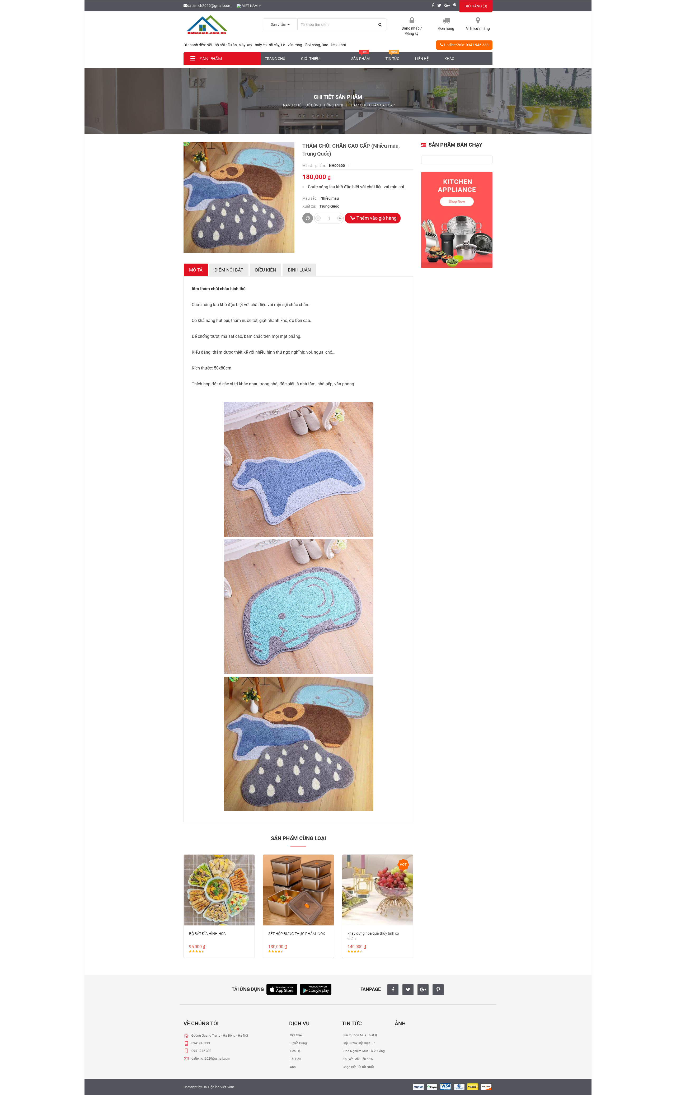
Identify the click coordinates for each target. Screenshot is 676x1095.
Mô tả (196, 270)
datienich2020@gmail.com (209, 5)
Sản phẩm (210, 58)
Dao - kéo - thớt (334, 45)
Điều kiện (265, 270)
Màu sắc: (310, 198)
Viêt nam (250, 6)
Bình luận (299, 270)
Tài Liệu (295, 1059)
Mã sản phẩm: (314, 165)
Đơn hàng (446, 28)
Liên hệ (422, 59)
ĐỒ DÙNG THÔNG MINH (325, 105)
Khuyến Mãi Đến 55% (357, 1059)
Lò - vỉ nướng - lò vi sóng (300, 45)
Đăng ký (412, 33)
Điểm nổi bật (228, 270)
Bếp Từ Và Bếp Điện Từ (358, 1043)
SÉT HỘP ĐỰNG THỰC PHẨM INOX (296, 934)
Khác (449, 59)
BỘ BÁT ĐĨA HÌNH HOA (207, 934)
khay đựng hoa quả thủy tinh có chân (373, 936)
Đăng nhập (411, 28)
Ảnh (292, 1067)
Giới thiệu (310, 59)
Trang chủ (275, 59)
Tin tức (392, 59)
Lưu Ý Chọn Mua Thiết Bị (360, 1035)
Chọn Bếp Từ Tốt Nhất (358, 1067)
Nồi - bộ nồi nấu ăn (221, 45)
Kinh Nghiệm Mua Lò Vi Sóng (363, 1051)
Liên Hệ (295, 1051)
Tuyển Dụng (298, 1043)
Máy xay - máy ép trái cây (258, 45)
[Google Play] (315, 989)
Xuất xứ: (309, 206)
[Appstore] (281, 989)
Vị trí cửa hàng (478, 28)
